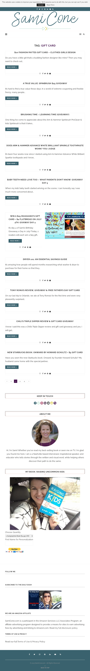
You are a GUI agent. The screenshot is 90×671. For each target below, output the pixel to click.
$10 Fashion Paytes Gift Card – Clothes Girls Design (45, 52)
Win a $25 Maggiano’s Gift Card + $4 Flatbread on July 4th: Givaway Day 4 (25, 219)
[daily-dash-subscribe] (45, 600)
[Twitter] (38, 403)
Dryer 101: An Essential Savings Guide (45, 259)
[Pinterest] (41, 403)
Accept (40, 5)
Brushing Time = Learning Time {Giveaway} (45, 114)
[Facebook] (35, 403)
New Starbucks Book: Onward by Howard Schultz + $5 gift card (45, 352)
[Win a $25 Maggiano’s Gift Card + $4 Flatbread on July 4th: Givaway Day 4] (65, 225)
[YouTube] (48, 403)
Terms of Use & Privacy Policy (31, 641)
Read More (50, 5)
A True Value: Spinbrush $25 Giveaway (45, 83)
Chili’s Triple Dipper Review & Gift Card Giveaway (45, 321)
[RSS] (55, 403)
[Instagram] (51, 403)
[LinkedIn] (45, 403)
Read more (11, 67)
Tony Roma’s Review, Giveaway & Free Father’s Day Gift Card (45, 290)
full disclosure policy (67, 628)
